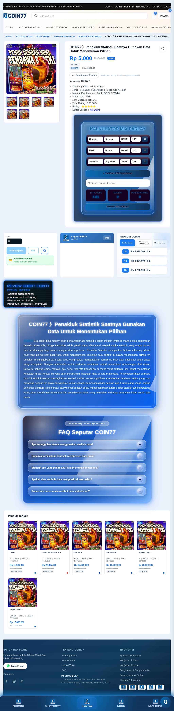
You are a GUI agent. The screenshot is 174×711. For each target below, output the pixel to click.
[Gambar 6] (24, 114)
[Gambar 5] (11, 114)
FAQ (64, 670)
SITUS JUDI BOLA (24, 37)
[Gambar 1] (11, 101)
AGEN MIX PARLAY (56, 27)
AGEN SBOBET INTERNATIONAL (132, 6)
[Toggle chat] (165, 702)
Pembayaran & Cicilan (132, 675)
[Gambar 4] (48, 101)
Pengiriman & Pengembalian (135, 670)
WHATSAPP (52, 706)
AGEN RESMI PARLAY (64, 37)
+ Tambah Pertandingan (117, 173)
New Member (160, 243)
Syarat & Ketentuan (130, 655)
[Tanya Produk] (44, 250)
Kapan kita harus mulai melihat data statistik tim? (60, 491)
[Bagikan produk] (162, 48)
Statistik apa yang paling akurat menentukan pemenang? (65, 467)
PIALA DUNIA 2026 (137, 27)
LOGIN (167, 6)
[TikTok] (22, 681)
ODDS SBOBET (43, 37)
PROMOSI (18, 706)
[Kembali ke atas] (166, 693)
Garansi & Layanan (130, 680)
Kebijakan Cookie (129, 665)
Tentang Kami (69, 655)
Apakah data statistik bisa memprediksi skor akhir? (61, 479)
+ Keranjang (16, 250)
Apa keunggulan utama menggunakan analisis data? (62, 444)
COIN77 (109, 6)
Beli (33, 250)
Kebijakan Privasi (129, 660)
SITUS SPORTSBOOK (110, 27)
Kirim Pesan (17, 666)
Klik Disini (95, 110)
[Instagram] (14, 681)
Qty (9, 236)
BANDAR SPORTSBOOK (90, 37)
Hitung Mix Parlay (118, 206)
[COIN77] (15, 15)
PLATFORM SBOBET (30, 27)
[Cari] (36, 15)
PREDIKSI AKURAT (161, 27)
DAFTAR (156, 6)
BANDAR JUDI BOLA (83, 27)
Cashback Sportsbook (144, 243)
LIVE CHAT (155, 706)
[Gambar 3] (36, 101)
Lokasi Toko (68, 665)
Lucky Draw (127, 243)
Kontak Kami (68, 660)
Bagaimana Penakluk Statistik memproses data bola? (62, 456)
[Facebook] (6, 681)
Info (107, 238)
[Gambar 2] (24, 101)
